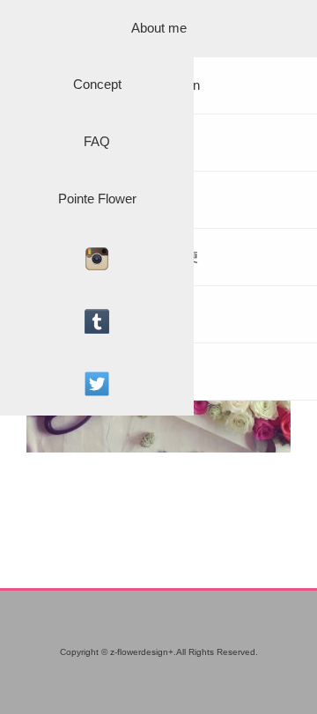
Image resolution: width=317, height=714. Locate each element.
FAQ (97, 141)
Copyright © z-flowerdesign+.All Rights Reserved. (159, 652)
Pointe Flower (97, 198)
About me (159, 27)
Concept (97, 84)
